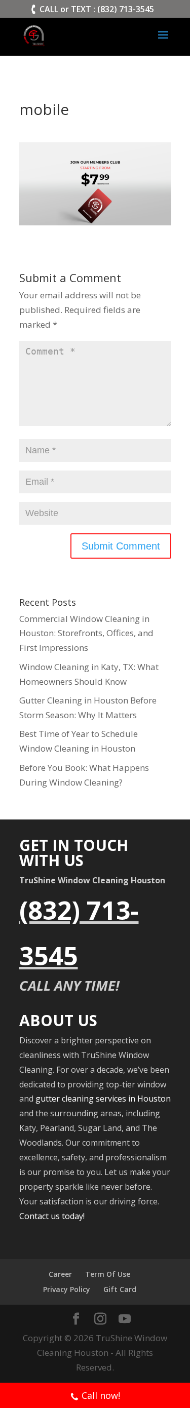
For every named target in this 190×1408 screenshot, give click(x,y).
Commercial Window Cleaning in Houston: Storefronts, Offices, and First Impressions (86, 633)
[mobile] (95, 217)
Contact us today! (52, 1216)
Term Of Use (107, 1274)
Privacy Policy (66, 1289)
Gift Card (119, 1289)
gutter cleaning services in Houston (103, 1098)
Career (60, 1274)
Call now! (101, 1395)
